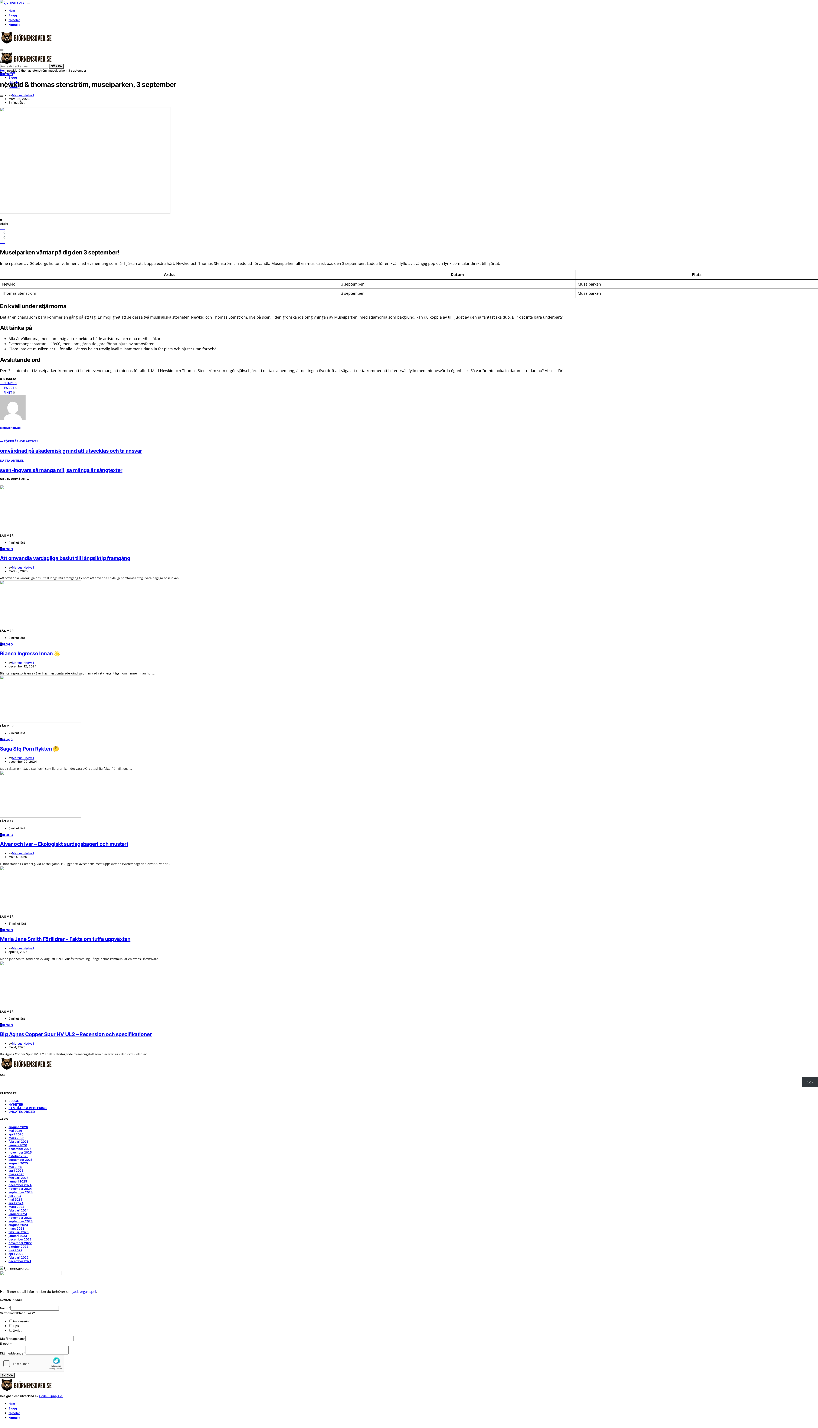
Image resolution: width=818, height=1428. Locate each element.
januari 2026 (18, 1145)
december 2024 (20, 1185)
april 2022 (16, 1254)
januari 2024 (18, 1214)
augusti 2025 (18, 1163)
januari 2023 (18, 1235)
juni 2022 (15, 1250)
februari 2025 (19, 1178)
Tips (16, 1326)
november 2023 (20, 1217)
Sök (2, 1075)
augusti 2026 (18, 1127)
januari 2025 (18, 1181)
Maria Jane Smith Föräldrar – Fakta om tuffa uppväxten (65, 939)
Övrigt (17, 1330)
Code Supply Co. (51, 1396)
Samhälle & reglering (28, 1108)
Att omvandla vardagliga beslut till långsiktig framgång (65, 558)
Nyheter (14, 20)
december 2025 (20, 1149)
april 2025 (16, 1170)
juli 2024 (15, 1196)
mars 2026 (16, 1138)
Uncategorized (22, 1111)
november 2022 (20, 1243)
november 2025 (20, 1152)
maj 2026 (15, 1130)
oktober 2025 (18, 1156)
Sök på (56, 66)
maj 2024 (15, 1199)
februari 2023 (19, 1232)
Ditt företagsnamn (12, 1338)
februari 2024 (19, 1210)
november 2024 (20, 1188)
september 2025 (21, 1159)
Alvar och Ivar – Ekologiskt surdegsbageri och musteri (64, 844)
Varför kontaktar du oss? (17, 1313)
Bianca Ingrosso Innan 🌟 (30, 653)
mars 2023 (16, 1228)
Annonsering (21, 1321)
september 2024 (21, 1192)
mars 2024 (16, 1207)
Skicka (7, 1375)
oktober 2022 (18, 1246)
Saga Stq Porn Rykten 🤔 (29, 749)
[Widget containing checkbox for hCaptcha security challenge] (32, 1364)
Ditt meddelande (13, 1353)
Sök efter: (7, 61)
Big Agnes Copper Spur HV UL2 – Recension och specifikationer (76, 1034)
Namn (5, 1308)
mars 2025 (16, 1174)
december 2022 (20, 1239)
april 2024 (16, 1203)
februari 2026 (19, 1141)
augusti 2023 (18, 1225)
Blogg (13, 15)
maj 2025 (15, 1167)
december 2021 (20, 1261)
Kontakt (14, 24)
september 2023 (21, 1221)
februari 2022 (19, 1257)
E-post (6, 1343)
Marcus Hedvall (23, 95)
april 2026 (16, 1134)
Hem (12, 10)
